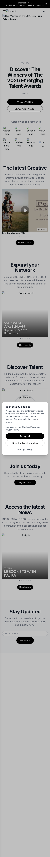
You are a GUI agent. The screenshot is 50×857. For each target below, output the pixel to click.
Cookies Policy (29, 427)
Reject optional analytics (25, 443)
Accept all (25, 436)
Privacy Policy (12, 430)
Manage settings (25, 449)
